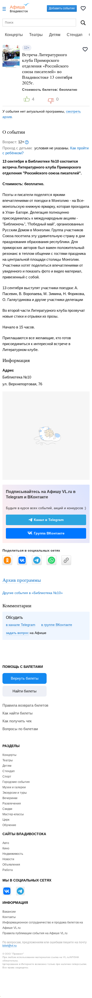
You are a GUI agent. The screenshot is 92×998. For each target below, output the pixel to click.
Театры (36, 35)
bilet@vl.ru (9, 945)
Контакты (9, 917)
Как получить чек (17, 721)
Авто (5, 843)
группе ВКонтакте (58, 625)
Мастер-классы (13, 814)
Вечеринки (9, 798)
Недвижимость (12, 853)
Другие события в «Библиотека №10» (32, 593)
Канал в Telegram (49, 520)
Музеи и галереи (14, 787)
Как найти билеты (17, 713)
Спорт (6, 776)
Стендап (74, 35)
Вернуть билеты (25, 678)
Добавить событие (62, 8)
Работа (7, 870)
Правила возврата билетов (25, 705)
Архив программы (21, 580)
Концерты (14, 35)
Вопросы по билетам (20, 729)
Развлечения (11, 803)
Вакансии (9, 911)
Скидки (7, 809)
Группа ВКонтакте (49, 533)
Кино (5, 848)
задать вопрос (17, 633)
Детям (54, 35)
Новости (8, 859)
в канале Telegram (20, 625)
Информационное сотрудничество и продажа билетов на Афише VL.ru (42, 925)
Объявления (11, 864)
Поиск (83, 23)
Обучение (9, 825)
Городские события (16, 782)
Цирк (5, 819)
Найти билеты (25, 691)
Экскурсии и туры (14, 792)
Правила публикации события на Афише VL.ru (34, 933)
